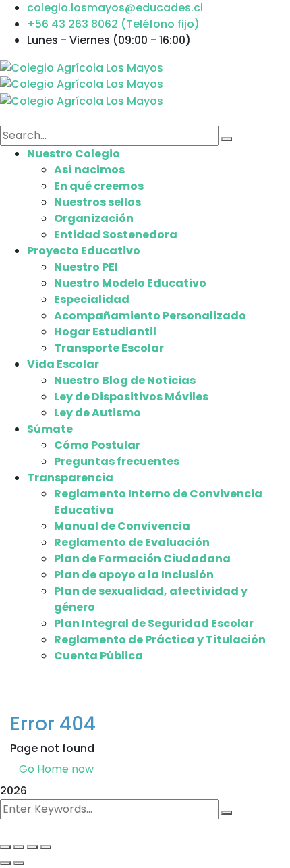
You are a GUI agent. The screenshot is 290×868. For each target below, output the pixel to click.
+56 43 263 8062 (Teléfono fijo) (113, 24)
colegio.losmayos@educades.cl (115, 8)
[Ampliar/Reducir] (5, 847)
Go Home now (56, 769)
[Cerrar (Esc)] (45, 847)
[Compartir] (32, 847)
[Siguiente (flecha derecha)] (18, 863)
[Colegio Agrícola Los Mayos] (81, 67)
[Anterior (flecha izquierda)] (5, 863)
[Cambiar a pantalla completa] (18, 847)
